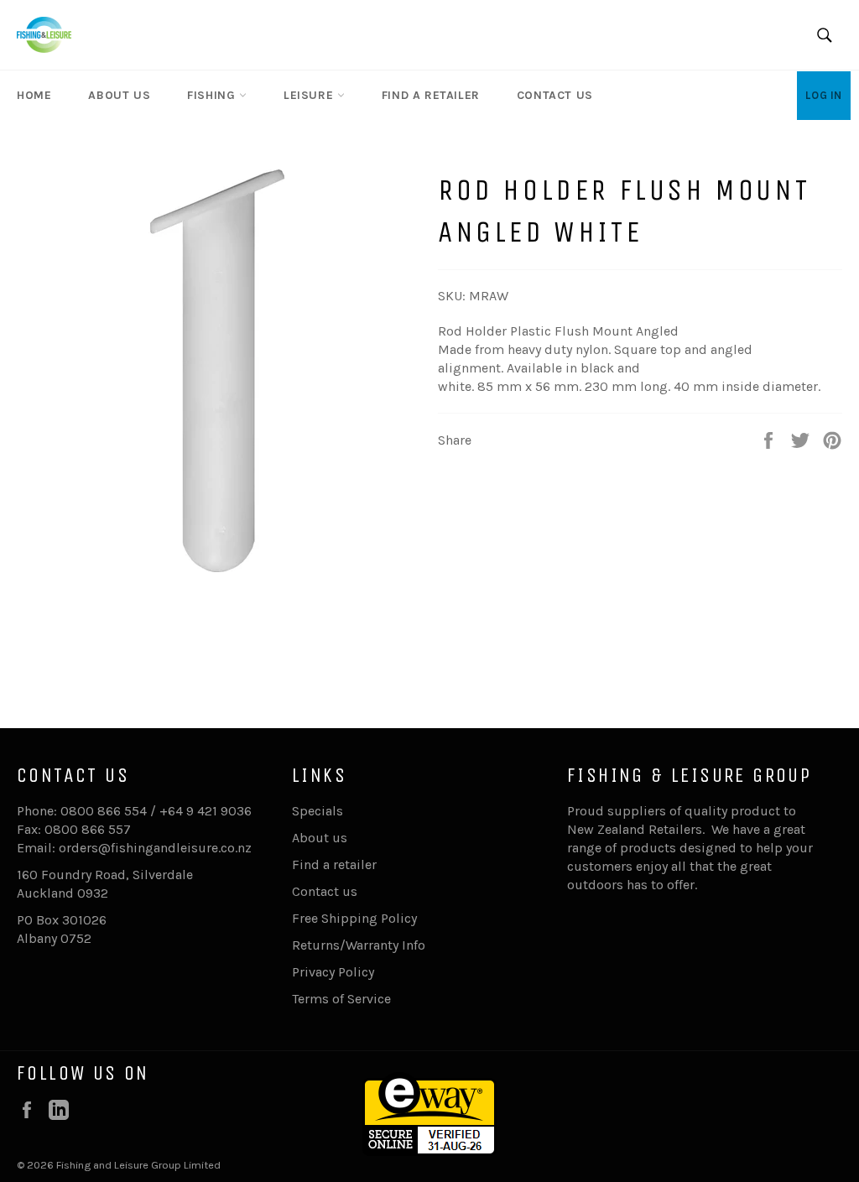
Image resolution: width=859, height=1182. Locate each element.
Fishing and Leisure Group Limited (138, 1165)
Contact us (555, 95)
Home (34, 95)
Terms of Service (341, 999)
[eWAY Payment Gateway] (429, 1151)
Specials (317, 811)
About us (119, 95)
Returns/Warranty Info (358, 945)
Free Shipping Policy (354, 918)
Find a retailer (431, 95)
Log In (823, 95)
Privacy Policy (333, 972)
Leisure (310, 95)
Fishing (213, 95)
